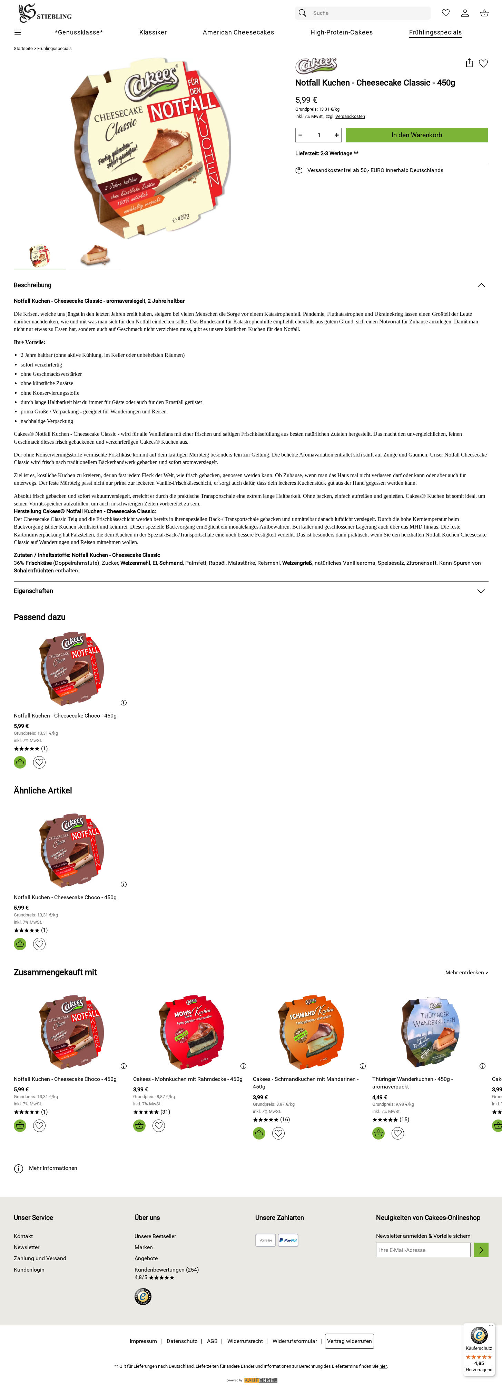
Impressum (143, 1341)
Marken (144, 1247)
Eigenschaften (33, 591)
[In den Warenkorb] (20, 762)
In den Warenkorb (417, 135)
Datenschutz (182, 1341)
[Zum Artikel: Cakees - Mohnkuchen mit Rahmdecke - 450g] (191, 1032)
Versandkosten (350, 116)
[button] (469, 64)
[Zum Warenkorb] (484, 13)
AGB (212, 1341)
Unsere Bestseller (155, 1236)
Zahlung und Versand (40, 1258)
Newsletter (26, 1247)
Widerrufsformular (295, 1341)
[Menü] (491, 1327)
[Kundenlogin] (465, 13)
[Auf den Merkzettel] (483, 64)
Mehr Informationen (53, 1168)
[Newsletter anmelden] (481, 1250)
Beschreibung (32, 285)
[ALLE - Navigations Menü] (17, 33)
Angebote (146, 1258)
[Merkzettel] (446, 13)
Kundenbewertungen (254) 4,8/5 (167, 1273)
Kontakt (23, 1236)
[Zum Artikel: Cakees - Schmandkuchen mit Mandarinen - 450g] (311, 1032)
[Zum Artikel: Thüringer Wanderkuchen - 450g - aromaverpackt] (430, 1032)
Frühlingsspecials (54, 48)
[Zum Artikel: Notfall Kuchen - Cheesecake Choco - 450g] (72, 669)
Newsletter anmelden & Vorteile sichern (423, 1236)
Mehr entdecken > (466, 972)
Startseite (23, 48)
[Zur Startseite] (45, 13)
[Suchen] (304, 13)
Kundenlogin (29, 1269)
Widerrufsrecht (245, 1341)
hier (383, 1366)
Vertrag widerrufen (349, 1341)
